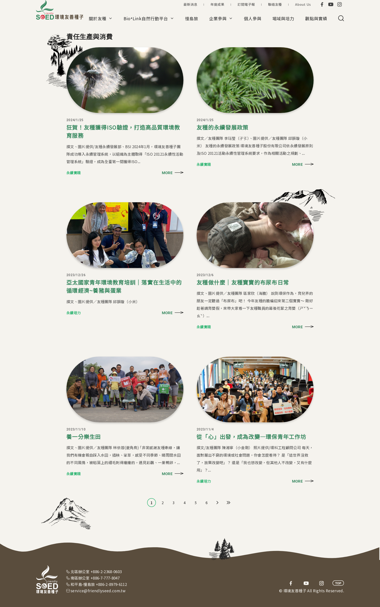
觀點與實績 (316, 18)
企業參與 (218, 18)
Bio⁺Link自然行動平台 (146, 18)
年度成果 (217, 4)
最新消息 (190, 4)
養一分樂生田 (83, 436)
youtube (330, 4)
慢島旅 (191, 18)
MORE (167, 173)
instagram (339, 4)
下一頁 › (217, 502)
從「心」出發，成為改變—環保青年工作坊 (251, 436)
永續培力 (73, 312)
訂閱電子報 (246, 4)
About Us (303, 4)
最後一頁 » (228, 502)
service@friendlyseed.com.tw (98, 590)
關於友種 (97, 18)
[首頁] (60, 10)
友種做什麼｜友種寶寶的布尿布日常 (243, 282)
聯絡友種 (275, 4)
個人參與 (252, 18)
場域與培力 (283, 18)
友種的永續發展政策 (222, 127)
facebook (322, 4)
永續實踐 (73, 172)
